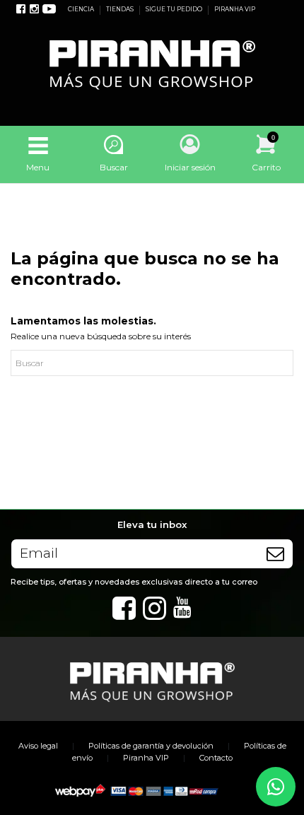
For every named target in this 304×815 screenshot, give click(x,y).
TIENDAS (120, 9)
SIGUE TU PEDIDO (175, 9)
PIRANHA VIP (234, 9)
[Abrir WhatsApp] (276, 787)
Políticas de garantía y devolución (151, 746)
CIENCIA (81, 9)
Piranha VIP (146, 758)
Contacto (216, 758)
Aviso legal (38, 746)
